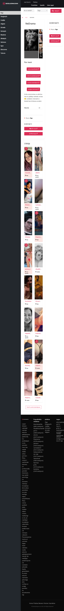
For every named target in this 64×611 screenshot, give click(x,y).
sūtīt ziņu (33, 128)
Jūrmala (47, 430)
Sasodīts (42, 5)
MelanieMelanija (30, 205)
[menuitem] (27, 2)
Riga (31, 118)
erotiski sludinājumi (33, 82)
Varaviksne (28, 173)
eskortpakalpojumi (59, 422)
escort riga (59, 441)
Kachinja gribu (29, 365)
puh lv (58, 424)
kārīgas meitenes (33, 89)
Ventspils (47, 428)
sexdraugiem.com (59, 430)
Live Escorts (27, 2)
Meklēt (56, 11)
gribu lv (58, 428)
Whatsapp (33, 133)
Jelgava (47, 432)
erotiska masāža (58, 433)
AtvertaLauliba (40, 301)
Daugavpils (48, 424)
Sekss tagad (50, 5)
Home (31, 603)
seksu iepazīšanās (33, 69)
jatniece (27, 269)
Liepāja (38, 271)
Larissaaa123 (39, 205)
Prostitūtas (34, 5)
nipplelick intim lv (30, 333)
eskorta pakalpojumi (32, 76)
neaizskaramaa (40, 397)
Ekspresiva (39, 237)
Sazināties (52, 603)
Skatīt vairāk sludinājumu (33, 407)
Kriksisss (27, 237)
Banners (40, 603)
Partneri (46, 603)
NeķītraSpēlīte (29, 397)
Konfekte (28, 301)
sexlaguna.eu (59, 439)
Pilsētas (35, 2)
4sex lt (58, 426)
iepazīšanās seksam (59, 436)
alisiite (38, 173)
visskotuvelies (40, 365)
